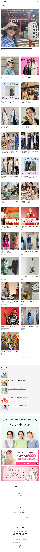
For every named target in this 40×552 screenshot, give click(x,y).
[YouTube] (17, 534)
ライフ (20, 497)
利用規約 (21, 520)
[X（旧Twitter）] (23, 534)
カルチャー (20, 499)
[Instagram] (14, 534)
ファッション (20, 493)
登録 (27, 517)
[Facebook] (26, 534)
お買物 (20, 502)
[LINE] (20, 534)
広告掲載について (25, 539)
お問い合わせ (23, 540)
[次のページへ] (29, 357)
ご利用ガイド (17, 540)
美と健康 (20, 495)
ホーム (20, 491)
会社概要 (13, 539)
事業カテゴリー (18, 539)
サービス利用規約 (24, 542)
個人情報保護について (16, 542)
